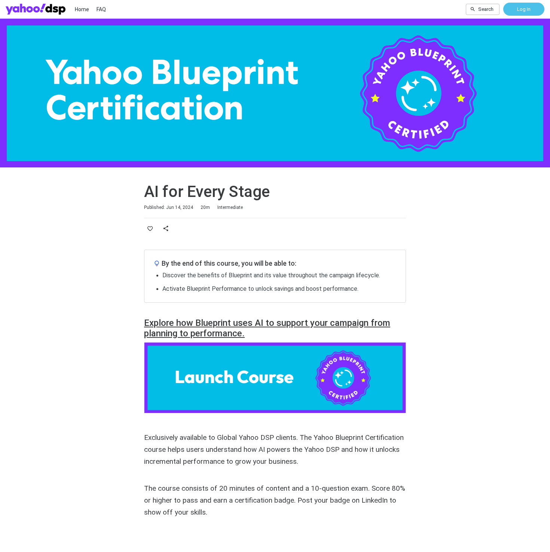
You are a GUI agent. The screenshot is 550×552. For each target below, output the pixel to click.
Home (82, 9)
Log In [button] (524, 9)
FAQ (101, 9)
